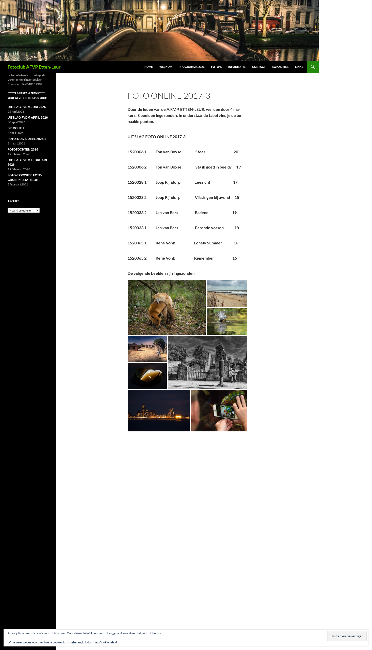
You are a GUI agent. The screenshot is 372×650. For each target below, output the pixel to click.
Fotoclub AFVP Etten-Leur (34, 67)
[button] (167, 307)
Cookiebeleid (108, 642)
